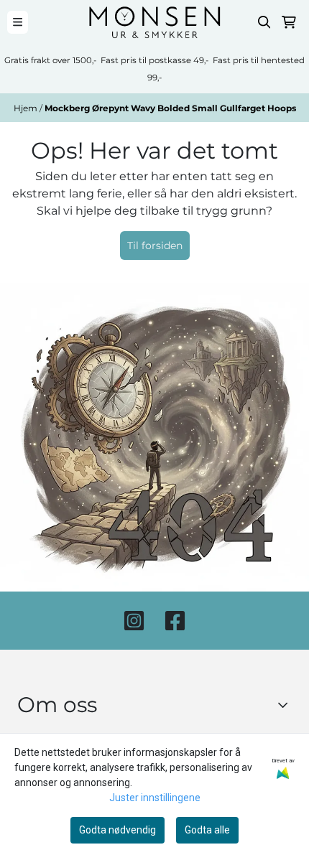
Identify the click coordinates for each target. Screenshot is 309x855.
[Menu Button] (17, 22)
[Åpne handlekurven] (289, 22)
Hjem (27, 108)
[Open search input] (264, 22)
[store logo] (154, 22)
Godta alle (207, 830)
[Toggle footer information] (286, 705)
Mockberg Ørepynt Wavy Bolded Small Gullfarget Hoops (170, 108)
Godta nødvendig (117, 830)
